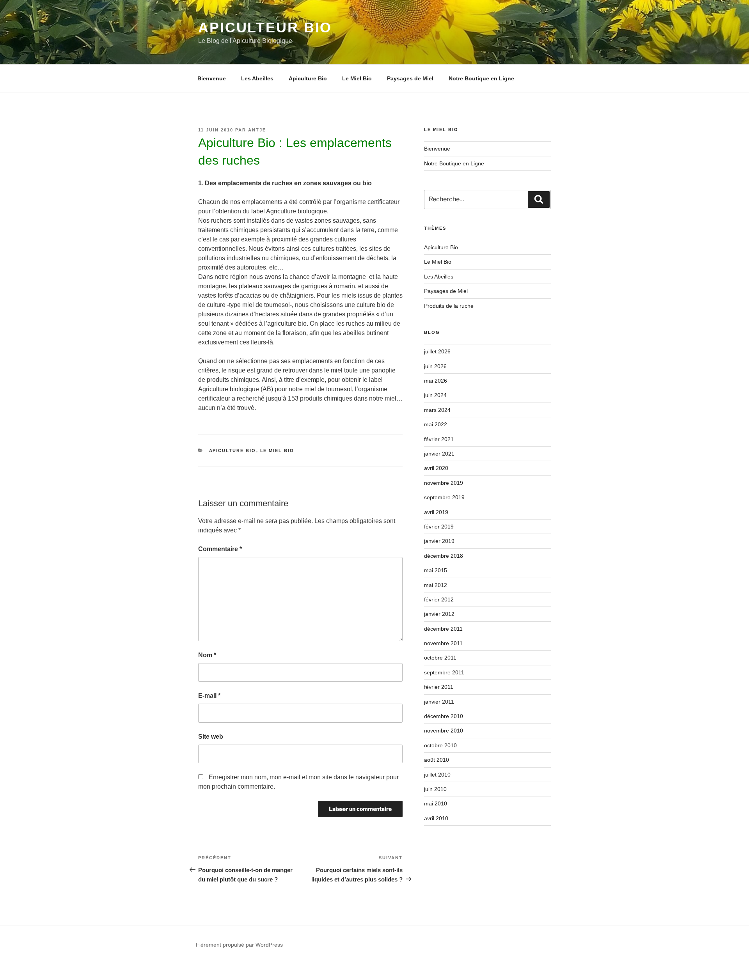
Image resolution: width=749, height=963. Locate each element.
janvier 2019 (439, 541)
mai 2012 (435, 585)
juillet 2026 (437, 351)
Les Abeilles (257, 78)
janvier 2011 (439, 702)
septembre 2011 (444, 672)
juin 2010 (435, 789)
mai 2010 (435, 803)
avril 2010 (436, 818)
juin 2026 (435, 366)
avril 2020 (436, 468)
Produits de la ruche (449, 306)
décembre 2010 (443, 716)
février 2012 (439, 599)
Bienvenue (211, 78)
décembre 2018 (443, 556)
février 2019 (439, 526)
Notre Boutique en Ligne (481, 78)
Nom (207, 655)
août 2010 (436, 760)
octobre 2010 (440, 745)
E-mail (209, 695)
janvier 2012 (439, 614)
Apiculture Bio (308, 78)
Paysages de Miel (410, 78)
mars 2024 (437, 410)
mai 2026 (435, 381)
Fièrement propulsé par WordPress (239, 945)
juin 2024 (435, 395)
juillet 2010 (437, 774)
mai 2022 (435, 424)
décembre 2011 (443, 629)
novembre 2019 (443, 483)
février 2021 (439, 439)
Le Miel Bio (357, 78)
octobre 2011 (440, 657)
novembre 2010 (443, 730)
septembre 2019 (444, 497)
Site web (210, 736)
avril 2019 (436, 512)
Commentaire (220, 549)
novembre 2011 (443, 643)
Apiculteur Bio (265, 27)
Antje (257, 130)
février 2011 (438, 687)
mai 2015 (435, 570)
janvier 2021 (439, 453)
